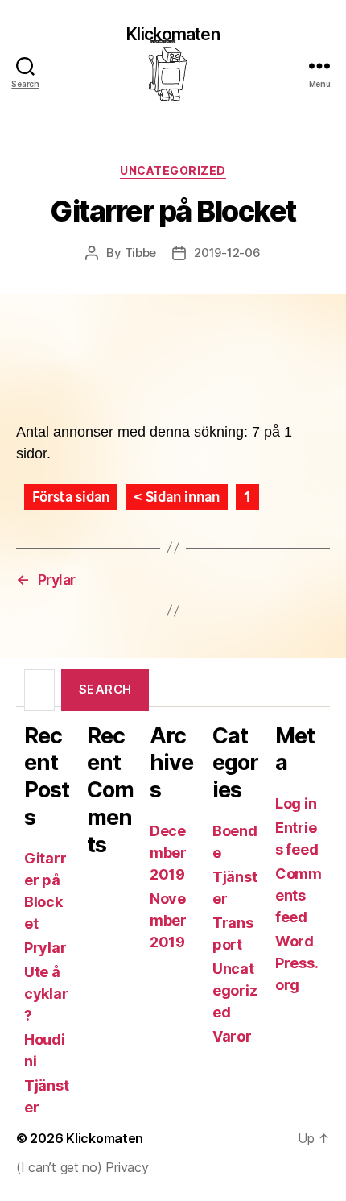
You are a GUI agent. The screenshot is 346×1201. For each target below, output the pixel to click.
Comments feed (298, 895)
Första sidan (70, 497)
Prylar (45, 947)
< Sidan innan (177, 497)
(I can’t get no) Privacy (82, 1167)
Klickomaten (172, 35)
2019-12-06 (227, 252)
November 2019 (168, 920)
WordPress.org (296, 963)
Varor (232, 1036)
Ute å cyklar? (46, 993)
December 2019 (168, 852)
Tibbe (141, 252)
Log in (295, 803)
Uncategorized (173, 170)
